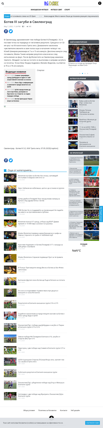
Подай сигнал (101, 215)
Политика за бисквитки (47, 410)
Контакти (63, 410)
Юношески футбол (39, 10)
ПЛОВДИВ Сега (83, 249)
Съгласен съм (93, 423)
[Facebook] (6, 31)
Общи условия (29, 410)
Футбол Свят (56, 10)
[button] (3, 3)
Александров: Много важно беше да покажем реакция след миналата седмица (64, 16)
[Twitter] (11, 31)
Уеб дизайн (75, 410)
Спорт (67, 10)
